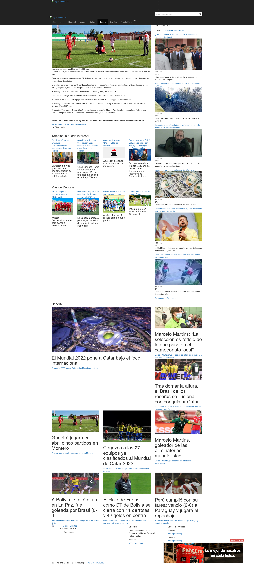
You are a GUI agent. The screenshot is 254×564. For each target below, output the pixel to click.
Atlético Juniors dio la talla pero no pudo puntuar (114, 192)
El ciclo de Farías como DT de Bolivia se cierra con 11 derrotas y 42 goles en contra (125, 521)
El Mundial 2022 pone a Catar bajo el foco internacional (75, 368)
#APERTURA (73, 124)
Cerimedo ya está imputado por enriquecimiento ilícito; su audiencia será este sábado (177, 126)
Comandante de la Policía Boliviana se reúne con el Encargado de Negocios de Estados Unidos (140, 144)
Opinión (113, 22)
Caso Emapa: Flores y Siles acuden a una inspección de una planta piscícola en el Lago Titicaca (87, 145)
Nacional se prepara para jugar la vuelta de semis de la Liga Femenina (88, 194)
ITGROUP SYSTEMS (95, 562)
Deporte (102, 22)
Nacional (72, 22)
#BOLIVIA (56, 124)
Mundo (82, 22)
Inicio (54, 22)
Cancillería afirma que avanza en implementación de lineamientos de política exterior (61, 145)
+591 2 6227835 (136, 543)
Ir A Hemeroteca (178, 30)
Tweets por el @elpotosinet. (166, 298)
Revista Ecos (126, 22)
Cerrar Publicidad (237, 540)
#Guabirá (83, 124)
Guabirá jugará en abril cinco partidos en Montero (72, 453)
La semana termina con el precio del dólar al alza (175, 170)
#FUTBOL (64, 124)
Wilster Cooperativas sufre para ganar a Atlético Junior (60, 194)
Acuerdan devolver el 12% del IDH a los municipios (112, 143)
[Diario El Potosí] (101, 1)
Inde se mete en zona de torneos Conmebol (139, 192)
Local (62, 22)
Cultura (92, 22)
